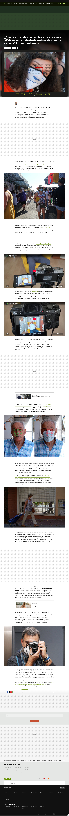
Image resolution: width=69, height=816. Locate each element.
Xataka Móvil (7, 794)
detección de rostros (47, 692)
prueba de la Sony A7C (48, 227)
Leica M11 (55, 760)
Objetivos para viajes (36, 760)
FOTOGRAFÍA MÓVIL (49, 3)
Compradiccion (51, 795)
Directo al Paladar (34, 792)
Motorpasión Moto (43, 794)
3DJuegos (15, 792)
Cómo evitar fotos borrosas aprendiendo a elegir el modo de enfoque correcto (41, 397)
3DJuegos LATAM (16, 806)
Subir (61, 787)
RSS (48, 778)
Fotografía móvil (7, 769)
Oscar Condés (25, 689)
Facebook (58, 3)
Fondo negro (29, 760)
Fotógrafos (27, 767)
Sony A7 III (35, 291)
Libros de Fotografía (8, 772)
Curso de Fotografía (18, 772)
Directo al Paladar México (34, 807)
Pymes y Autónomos (60, 794)
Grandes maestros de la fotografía (8, 775)
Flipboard (60, 3)
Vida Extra (15, 794)
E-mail (17, 48)
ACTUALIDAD (9, 3)
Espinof (23, 794)
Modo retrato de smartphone (47, 760)
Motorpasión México (42, 807)
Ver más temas (8, 778)
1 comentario (8, 47)
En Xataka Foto (34, 395)
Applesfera (6, 795)
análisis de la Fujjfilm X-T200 (43, 244)
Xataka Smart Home (7, 798)
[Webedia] (62, 1)
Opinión (35, 692)
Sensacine (24, 792)
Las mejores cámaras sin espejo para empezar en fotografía (42, 605)
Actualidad (40, 692)
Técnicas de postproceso (17, 770)
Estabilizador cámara (15, 760)
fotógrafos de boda (29, 165)
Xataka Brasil (7, 807)
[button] (22, 103)
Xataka (6, 792)
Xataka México (7, 806)
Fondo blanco (23, 760)
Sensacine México (25, 806)
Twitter (14, 48)
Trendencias (51, 792)
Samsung (19, 28)
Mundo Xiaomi (7, 799)
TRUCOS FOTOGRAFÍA (23, 3)
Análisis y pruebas (22, 692)
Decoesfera (51, 794)
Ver (35, 720)
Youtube (64, 3)
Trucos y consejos (29, 692)
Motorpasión (42, 792)
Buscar (62, 783)
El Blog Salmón (60, 792)
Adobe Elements (18, 774)
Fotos (24, 28)
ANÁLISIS (15, 3)
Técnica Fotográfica (28, 772)
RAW (26, 774)
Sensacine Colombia (24, 808)
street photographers (40, 165)
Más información (42, 814)
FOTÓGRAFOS (41, 3)
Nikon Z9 (59, 760)
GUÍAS (36, 3)
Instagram (62, 3)
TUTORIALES (31, 3)
